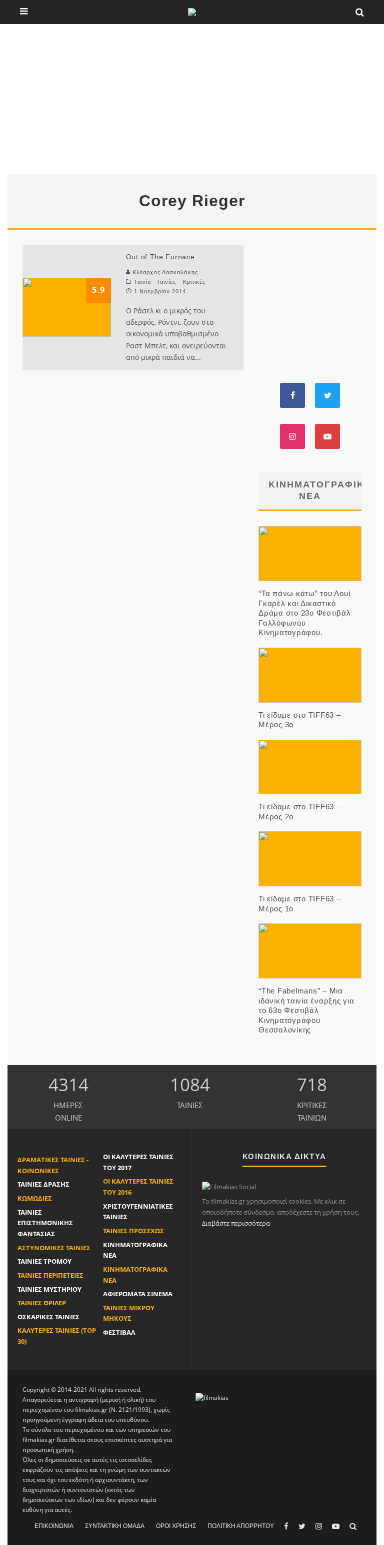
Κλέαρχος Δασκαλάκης (165, 272)
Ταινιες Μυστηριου (50, 1289)
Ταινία (143, 282)
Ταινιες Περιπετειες (51, 1275)
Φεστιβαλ (119, 1332)
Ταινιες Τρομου (45, 1261)
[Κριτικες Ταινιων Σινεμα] (212, 1397)
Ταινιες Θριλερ (42, 1302)
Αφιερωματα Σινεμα (137, 1293)
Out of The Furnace (160, 257)
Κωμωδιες (35, 1198)
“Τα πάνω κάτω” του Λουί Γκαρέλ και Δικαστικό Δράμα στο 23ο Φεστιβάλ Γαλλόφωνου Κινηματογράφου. (304, 613)
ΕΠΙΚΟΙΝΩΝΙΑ (54, 1526)
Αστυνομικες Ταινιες (54, 1247)
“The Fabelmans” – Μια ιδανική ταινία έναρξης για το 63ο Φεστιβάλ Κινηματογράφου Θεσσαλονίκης (306, 1010)
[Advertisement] (192, 99)
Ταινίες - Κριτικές (181, 282)
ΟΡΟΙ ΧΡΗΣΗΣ (176, 1526)
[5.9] (66, 306)
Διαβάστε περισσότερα (236, 1223)
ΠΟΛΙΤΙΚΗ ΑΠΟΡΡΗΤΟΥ (241, 1526)
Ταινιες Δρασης (44, 1184)
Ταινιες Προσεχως (133, 1230)
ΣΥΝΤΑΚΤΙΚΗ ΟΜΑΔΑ (114, 1526)
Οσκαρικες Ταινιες (49, 1316)
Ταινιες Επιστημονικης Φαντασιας (45, 1223)
